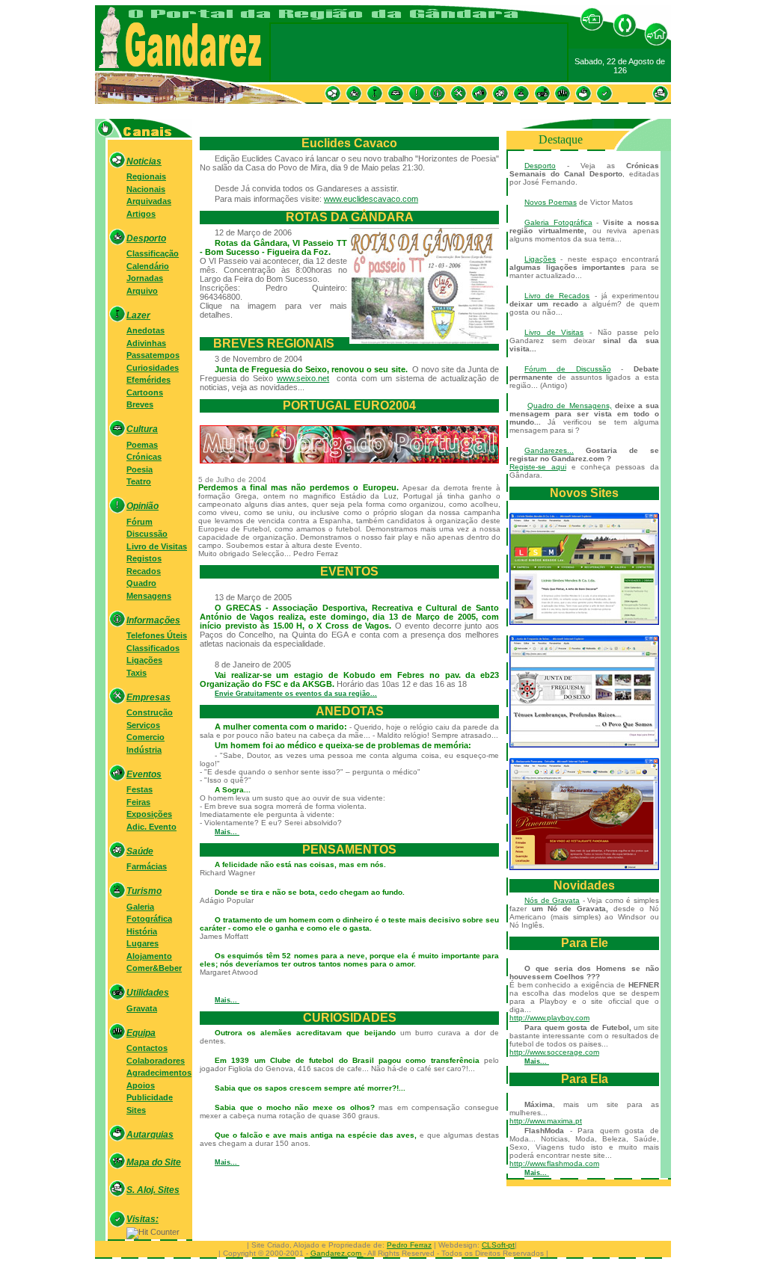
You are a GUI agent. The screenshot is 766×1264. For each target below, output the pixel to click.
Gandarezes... (549, 450)
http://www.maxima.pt (545, 1121)
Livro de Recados (556, 296)
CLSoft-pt (498, 1245)
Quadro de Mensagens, (569, 405)
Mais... (227, 832)
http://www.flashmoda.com (554, 1163)
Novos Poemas (550, 202)
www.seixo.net (303, 378)
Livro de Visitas (553, 332)
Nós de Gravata (552, 900)
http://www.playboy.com (549, 1018)
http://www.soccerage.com (554, 1052)
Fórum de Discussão (567, 369)
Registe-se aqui (537, 467)
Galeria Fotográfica (558, 222)
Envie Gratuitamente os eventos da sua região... (296, 693)
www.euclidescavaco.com (371, 198)
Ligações (540, 259)
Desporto (540, 165)
